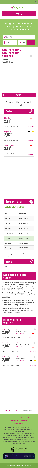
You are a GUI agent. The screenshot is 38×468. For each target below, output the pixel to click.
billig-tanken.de (11, 465)
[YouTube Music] (30, 456)
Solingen (25, 95)
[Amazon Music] (27, 456)
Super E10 (8, 132)
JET (17, 329)
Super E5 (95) (9, 145)
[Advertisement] (19, 79)
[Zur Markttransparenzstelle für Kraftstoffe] (19, 449)
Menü (20, 14)
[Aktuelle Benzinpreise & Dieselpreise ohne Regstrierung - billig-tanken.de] (19, 7)
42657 (17, 333)
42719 (17, 360)
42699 (17, 347)
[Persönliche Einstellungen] (19, 2)
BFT (17, 343)
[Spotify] (25, 456)
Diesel (6, 118)
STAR (17, 356)
